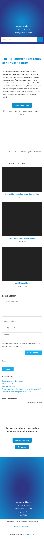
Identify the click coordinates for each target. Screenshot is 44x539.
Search (4, 361)
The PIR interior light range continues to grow (17, 392)
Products (37, 152)
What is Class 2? (7, 384)
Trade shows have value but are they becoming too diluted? (21, 389)
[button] (22, 47)
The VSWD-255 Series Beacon (22, 239)
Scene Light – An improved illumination (22, 194)
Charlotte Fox (30, 534)
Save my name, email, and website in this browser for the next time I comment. (21, 345)
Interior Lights (26, 152)
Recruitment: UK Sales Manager (12, 381)
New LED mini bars (22, 283)
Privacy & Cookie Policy (22, 527)
